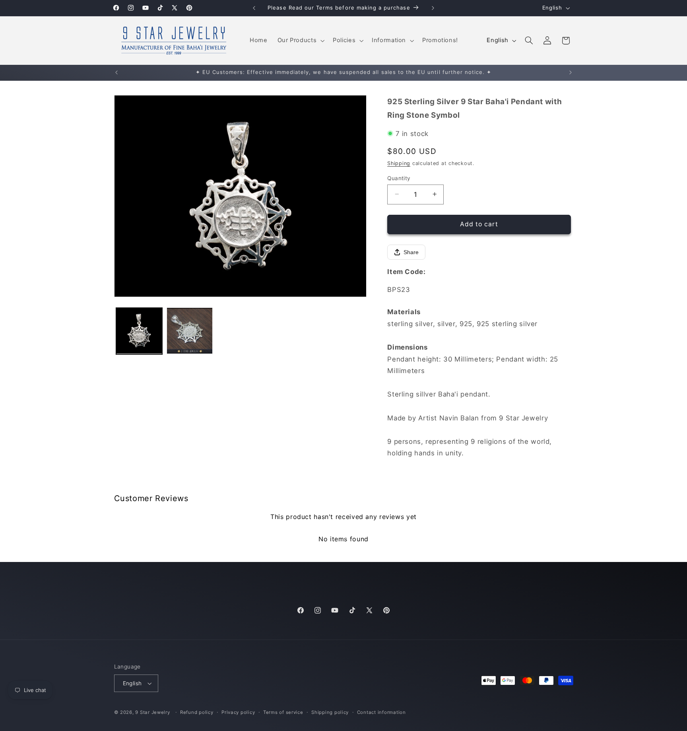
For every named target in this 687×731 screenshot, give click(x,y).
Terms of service (283, 712)
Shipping (398, 163)
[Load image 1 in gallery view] (139, 330)
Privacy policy (238, 712)
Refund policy (196, 712)
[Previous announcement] (254, 8)
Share (411, 252)
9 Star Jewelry (152, 712)
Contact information (381, 712)
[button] (300, 40)
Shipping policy (330, 712)
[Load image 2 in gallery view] (190, 330)
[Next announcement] (433, 8)
